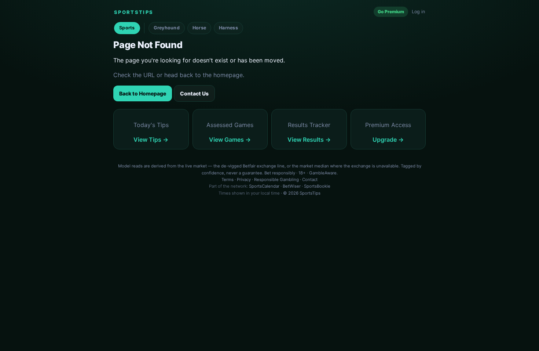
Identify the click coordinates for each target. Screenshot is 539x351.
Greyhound (167, 27)
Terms (227, 179)
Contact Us (194, 93)
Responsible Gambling (276, 179)
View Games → (230, 139)
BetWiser (292, 186)
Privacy (244, 179)
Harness (228, 27)
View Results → (309, 139)
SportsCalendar (264, 186)
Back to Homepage (142, 93)
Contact (310, 179)
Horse (199, 27)
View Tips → (150, 139)
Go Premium (391, 11)
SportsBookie (317, 186)
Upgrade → (388, 139)
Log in (418, 11)
